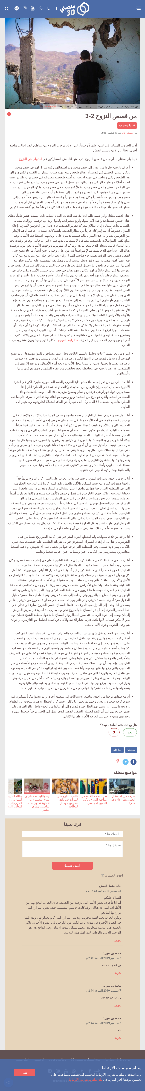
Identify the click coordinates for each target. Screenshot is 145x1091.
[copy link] (118, 762)
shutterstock (50, 106)
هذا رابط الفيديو (68, 340)
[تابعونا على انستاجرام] (24, 8)
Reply (117, 941)
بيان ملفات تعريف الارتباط (86, 1079)
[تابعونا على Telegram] (16, 8)
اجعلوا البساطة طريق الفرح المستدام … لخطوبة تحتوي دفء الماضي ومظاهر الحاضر (37, 803)
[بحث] (7, 9)
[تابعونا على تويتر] (48, 8)
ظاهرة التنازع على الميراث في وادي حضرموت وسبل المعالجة (68, 801)
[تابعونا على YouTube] (32, 8)
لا (114, 732)
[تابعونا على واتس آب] (40, 8)
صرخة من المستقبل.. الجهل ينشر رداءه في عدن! (123, 800)
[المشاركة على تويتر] (125, 761)
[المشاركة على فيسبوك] (133, 761)
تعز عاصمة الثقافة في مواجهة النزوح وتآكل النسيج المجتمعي (94, 800)
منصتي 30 (127, 132)
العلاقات (117, 750)
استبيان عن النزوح (30, 159)
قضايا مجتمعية (127, 125)
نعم (24, 1072)
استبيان (131, 750)
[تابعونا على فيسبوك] (56, 8)
